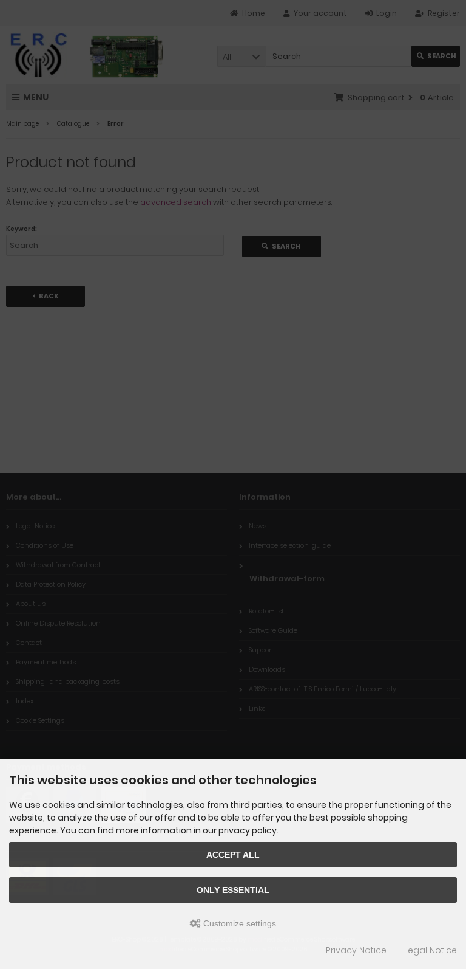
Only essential (233, 890)
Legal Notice (430, 950)
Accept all (233, 855)
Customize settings (238, 923)
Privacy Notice (356, 950)
